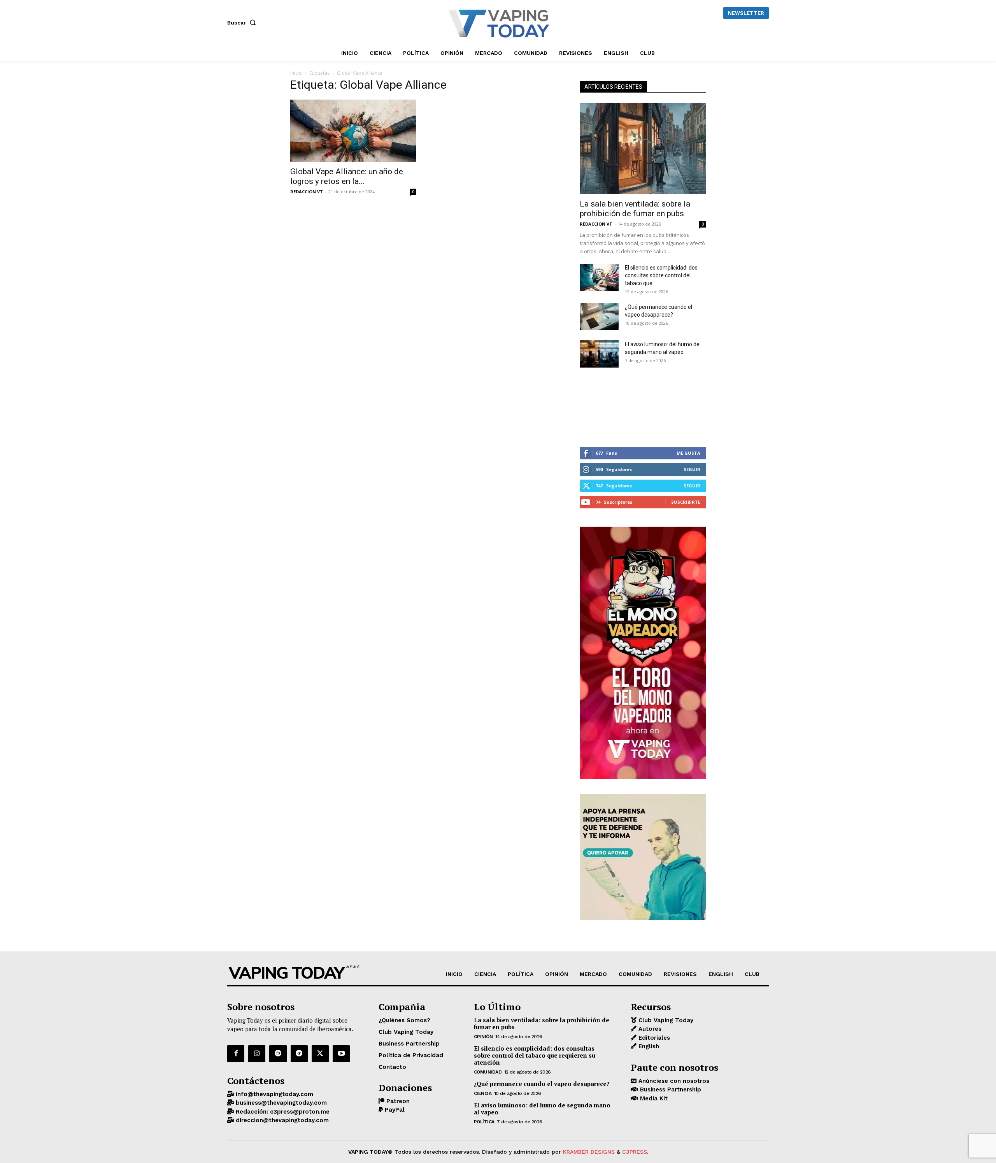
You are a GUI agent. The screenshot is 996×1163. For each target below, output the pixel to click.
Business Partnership (669, 1089)
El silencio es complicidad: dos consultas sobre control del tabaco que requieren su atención (534, 1055)
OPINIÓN (483, 1036)
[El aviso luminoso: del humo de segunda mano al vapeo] (599, 354)
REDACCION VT (306, 191)
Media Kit (653, 1098)
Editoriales (653, 1037)
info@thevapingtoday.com (273, 1094)
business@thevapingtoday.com (280, 1102)
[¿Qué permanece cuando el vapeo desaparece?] (599, 316)
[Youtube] (341, 1053)
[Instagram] (256, 1053)
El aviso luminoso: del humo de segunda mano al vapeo (542, 1108)
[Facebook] (235, 1053)
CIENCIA (483, 1093)
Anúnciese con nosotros (673, 1080)
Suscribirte (685, 502)
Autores (649, 1028)
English (648, 1046)
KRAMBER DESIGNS (589, 1152)
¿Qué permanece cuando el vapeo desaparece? (542, 1084)
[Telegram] (299, 1053)
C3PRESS (634, 1152)
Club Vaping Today (665, 1020)
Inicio (296, 73)
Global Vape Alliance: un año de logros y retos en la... (346, 176)
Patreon (397, 1101)
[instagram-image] (601, 407)
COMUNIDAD (488, 1072)
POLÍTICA (484, 1121)
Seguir (692, 469)
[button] (243, 22)
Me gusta (688, 453)
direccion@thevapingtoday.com (281, 1120)
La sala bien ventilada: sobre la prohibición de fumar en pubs (635, 208)
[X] (320, 1053)
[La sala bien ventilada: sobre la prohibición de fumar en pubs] (643, 148)
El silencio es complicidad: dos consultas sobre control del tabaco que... (661, 275)
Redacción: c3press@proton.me (282, 1111)
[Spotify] (277, 1053)
